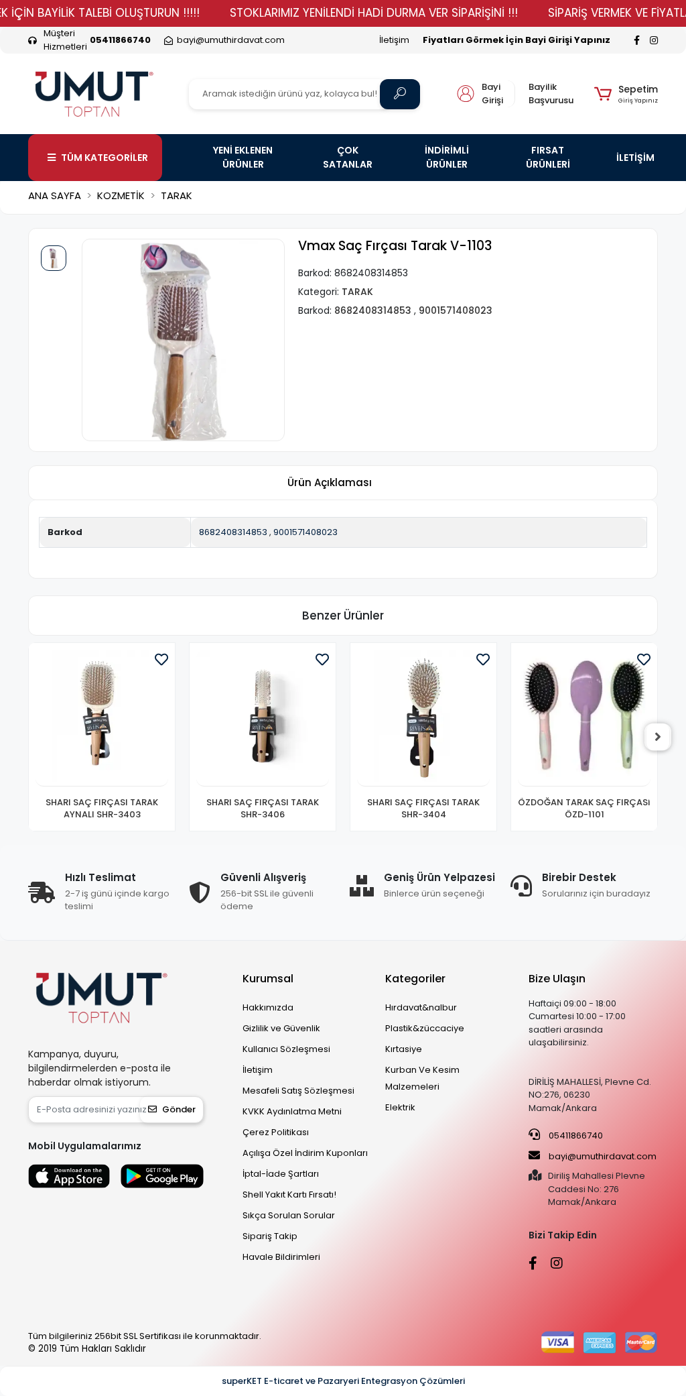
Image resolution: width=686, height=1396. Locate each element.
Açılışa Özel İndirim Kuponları (305, 1153)
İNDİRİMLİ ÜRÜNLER (447, 157)
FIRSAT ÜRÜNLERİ (548, 157)
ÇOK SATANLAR (347, 157)
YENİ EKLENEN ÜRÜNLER (243, 157)
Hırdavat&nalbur (421, 1007)
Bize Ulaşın (557, 978)
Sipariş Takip (270, 1236)
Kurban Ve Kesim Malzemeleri (422, 1078)
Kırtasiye (403, 1049)
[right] (657, 737)
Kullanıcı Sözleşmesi (286, 1049)
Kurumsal (268, 978)
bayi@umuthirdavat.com (602, 1156)
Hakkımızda (268, 1007)
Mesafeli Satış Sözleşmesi (298, 1090)
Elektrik (400, 1107)
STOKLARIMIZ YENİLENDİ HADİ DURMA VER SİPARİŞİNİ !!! (374, 13)
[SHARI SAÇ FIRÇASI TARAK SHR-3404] (262, 718)
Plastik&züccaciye (424, 1028)
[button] (626, 93)
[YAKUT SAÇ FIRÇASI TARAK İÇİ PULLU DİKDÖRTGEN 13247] (584, 718)
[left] (28, 737)
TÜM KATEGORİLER (104, 157)
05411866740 (575, 1135)
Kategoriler (415, 978)
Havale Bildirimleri (281, 1256)
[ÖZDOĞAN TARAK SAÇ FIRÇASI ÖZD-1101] (423, 718)
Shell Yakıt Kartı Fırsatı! (289, 1194)
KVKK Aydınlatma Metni (292, 1111)
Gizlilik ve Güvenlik (281, 1028)
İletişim (394, 40)
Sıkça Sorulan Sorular (289, 1215)
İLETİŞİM (635, 157)
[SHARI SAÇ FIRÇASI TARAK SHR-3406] (102, 718)
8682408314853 (233, 532)
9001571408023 (305, 532)
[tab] (329, 483)
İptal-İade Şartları (281, 1173)
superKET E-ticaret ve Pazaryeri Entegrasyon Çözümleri (343, 1381)
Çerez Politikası (276, 1132)
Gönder (179, 1109)
